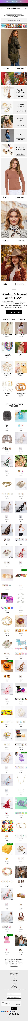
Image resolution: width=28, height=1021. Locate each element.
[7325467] (26, 813)
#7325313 (21, 496)
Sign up (14, 1008)
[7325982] (5, 722)
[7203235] (19, 881)
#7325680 (21, 906)
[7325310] (8, 562)
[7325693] (19, 630)
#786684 (21, 929)
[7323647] (10, 927)
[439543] (5, 881)
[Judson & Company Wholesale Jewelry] (14, 8)
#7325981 (7, 724)
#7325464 (21, 815)
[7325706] (19, 471)
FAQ (14, 978)
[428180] (22, 836)
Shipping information (14, 973)
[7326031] (17, 722)
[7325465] (19, 813)
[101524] (22, 790)
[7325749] (19, 653)
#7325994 (21, 747)
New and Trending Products (14, 405)
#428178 (21, 838)
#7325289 (21, 678)
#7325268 (7, 770)
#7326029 (21, 701)
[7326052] (3, 585)
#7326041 (7, 838)
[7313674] (19, 539)
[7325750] (22, 653)
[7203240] (3, 448)
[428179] (19, 836)
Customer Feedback (14, 975)
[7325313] (19, 494)
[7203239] (6, 448)
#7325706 (21, 473)
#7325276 (21, 450)
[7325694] (16, 630)
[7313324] (26, 539)
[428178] (16, 836)
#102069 (21, 792)
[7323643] (5, 539)
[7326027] (19, 699)
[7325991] (22, 744)
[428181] (26, 836)
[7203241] (10, 448)
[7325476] (5, 608)
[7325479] (12, 608)
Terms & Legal (14, 987)
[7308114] (16, 539)
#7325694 (21, 633)
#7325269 (7, 701)
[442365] (8, 630)
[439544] (2, 881)
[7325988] (8, 676)
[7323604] (8, 653)
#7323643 (7, 542)
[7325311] (5, 562)
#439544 (7, 884)
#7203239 (21, 952)
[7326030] (26, 699)
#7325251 (7, 861)
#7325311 (7, 564)
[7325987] (5, 676)
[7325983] (8, 722)
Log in (19, 4)
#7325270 (7, 815)
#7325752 (21, 656)
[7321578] (19, 858)
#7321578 (21, 861)
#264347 (21, 610)
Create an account (24, 4)
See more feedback (14, 966)
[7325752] (16, 653)
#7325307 (7, 747)
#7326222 (21, 587)
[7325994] (16, 744)
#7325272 (21, 564)
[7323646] (6, 927)
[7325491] (26, 767)
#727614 (7, 428)
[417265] (5, 494)
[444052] (8, 494)
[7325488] (19, 767)
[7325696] (26, 630)
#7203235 (21, 884)
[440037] (12, 881)
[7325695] (22, 630)
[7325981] (2, 722)
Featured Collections (13, 319)
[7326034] (24, 722)
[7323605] (5, 653)
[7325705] (22, 471)
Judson (10, 1)
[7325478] (8, 608)
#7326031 (21, 724)
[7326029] (16, 699)
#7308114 (21, 542)
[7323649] (3, 927)
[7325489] (22, 767)
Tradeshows (14, 985)
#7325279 (7, 473)
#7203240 (7, 450)
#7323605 (7, 656)
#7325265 (21, 428)
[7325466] (22, 813)
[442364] (5, 630)
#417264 (7, 496)
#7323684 (21, 519)
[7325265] (19, 425)
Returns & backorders (14, 974)
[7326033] (20, 722)
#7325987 (7, 678)
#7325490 (21, 770)
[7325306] (8, 744)
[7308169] (22, 539)
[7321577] (22, 858)
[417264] (2, 494)
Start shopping (14, 312)
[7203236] (22, 881)
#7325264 (7, 952)
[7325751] (26, 653)
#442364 (7, 633)
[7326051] (10, 585)
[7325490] (16, 767)
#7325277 (7, 519)
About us (14, 984)
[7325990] (19, 744)
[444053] (12, 494)
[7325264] (22, 425)
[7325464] (16, 813)
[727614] (6, 425)
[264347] (20, 608)
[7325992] (26, 744)
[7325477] (2, 608)
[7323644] (8, 539)
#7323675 (7, 906)
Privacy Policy (14, 986)
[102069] (19, 790)
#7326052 (7, 587)
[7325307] (5, 744)
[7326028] (22, 699)
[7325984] (12, 722)
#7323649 (7, 929)
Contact (14, 982)
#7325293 (7, 792)
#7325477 (7, 610)
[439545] (8, 881)
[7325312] (22, 494)
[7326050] (6, 585)
